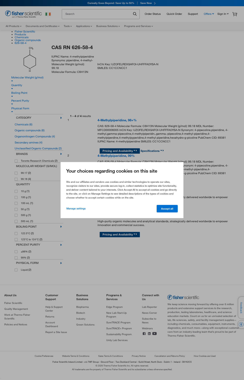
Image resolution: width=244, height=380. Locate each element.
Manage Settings (76, 208)
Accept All (167, 208)
